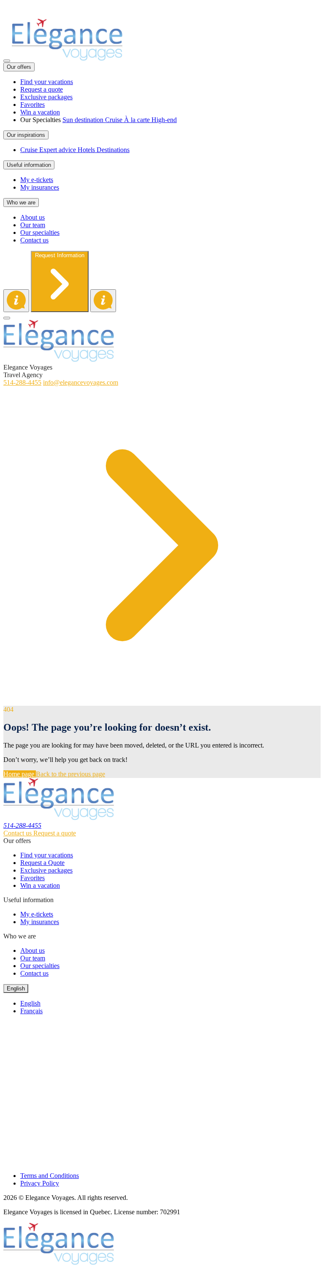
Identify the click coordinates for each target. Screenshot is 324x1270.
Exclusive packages (46, 870)
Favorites (32, 877)
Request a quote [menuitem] (41, 89)
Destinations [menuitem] (113, 149)
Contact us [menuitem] (34, 240)
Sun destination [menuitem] (83, 119)
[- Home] (67, 58)
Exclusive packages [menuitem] (46, 97)
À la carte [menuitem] (137, 119)
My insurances (39, 921)
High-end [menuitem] (164, 119)
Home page (19, 774)
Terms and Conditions (49, 1175)
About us (32, 950)
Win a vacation (40, 885)
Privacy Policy (39, 1183)
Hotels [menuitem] (87, 149)
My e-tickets (36, 914)
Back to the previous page (70, 774)
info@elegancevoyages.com (80, 382)
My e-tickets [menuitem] (36, 179)
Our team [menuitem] (32, 224)
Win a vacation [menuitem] (40, 112)
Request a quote (54, 833)
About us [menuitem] (32, 217)
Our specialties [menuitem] (39, 232)
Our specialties (39, 965)
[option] (170, 1003)
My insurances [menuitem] (39, 187)
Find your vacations (46, 855)
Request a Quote (42, 862)
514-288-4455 (22, 7)
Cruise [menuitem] (114, 119)
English (30, 1003)
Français (31, 1010)
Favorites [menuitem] (32, 104)
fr (5, 14)
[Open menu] (6, 61)
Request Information (59, 255)
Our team (32, 958)
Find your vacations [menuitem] (46, 81)
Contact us (18, 833)
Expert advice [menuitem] (58, 149)
